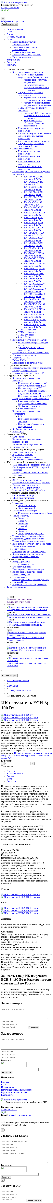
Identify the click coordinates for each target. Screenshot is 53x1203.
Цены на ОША (19, 49)
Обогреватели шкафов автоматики (23, 493)
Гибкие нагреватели (16, 477)
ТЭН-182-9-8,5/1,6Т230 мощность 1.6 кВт (35, 325)
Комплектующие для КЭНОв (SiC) (29, 551)
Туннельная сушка (21, 574)
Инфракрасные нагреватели (20, 375)
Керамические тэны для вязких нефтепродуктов (27, 440)
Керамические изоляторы (24, 510)
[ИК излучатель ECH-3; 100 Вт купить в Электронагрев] (17, 715)
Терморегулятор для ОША (31, 533)
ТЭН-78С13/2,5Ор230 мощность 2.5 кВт (34, 305)
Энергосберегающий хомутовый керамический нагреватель (36, 87)
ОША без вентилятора (23, 495)
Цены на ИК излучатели (24, 42)
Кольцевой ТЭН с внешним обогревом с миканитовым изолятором (37, 115)
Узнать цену (7, 766)
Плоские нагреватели (22, 148)
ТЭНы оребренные (27, 332)
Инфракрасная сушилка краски (27, 572)
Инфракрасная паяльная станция (28, 569)
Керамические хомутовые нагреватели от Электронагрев (33, 76)
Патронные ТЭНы (21, 357)
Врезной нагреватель (22, 454)
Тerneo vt (22, 526)
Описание (12, 771)
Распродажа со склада (22, 57)
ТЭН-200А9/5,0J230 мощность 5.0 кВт (33, 279)
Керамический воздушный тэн (27, 444)
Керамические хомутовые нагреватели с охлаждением (37, 98)
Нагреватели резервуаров (19, 365)
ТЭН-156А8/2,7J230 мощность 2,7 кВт (33, 177)
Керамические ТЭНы (17, 434)
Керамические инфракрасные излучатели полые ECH (32, 392)
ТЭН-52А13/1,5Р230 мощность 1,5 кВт (33, 223)
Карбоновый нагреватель (24, 429)
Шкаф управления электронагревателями (23, 562)
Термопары (17, 503)
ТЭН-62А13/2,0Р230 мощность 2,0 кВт (33, 228)
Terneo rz (22, 528)
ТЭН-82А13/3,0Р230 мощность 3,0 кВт (33, 249)
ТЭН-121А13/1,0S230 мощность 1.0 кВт (34, 285)
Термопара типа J (26, 508)
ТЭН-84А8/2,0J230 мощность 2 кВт (33, 203)
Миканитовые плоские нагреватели (29, 162)
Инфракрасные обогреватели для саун (30, 579)
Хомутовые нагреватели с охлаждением (30, 93)
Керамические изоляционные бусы (35, 513)
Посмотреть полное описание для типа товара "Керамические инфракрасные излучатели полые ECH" (26, 755)
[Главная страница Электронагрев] (14, 2)
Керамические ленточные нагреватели (31, 482)
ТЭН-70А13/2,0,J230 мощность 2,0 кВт (34, 239)
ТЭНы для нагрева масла (24, 370)
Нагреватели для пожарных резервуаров (31, 368)
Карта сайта (7, 1095)
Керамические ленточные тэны (27, 363)
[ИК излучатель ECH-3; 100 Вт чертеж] (20, 894)
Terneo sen (23, 523)
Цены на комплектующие (24, 47)
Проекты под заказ (16, 37)
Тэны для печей (20, 447)
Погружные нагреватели (24, 452)
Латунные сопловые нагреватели (34, 141)
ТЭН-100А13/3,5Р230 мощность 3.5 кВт (34, 264)
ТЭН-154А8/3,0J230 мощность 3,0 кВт (33, 208)
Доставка (11, 62)
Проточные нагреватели (24, 457)
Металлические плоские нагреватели (30, 152)
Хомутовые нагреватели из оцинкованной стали (31, 144)
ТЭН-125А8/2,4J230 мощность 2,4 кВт (33, 193)
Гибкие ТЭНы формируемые (26, 487)
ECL (20, 416)
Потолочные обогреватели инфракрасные (31, 425)
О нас (9, 31)
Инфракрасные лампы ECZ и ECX (35, 396)
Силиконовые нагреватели (25, 485)
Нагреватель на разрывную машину (29, 584)
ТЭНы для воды (26, 335)
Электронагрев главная (18, 680)
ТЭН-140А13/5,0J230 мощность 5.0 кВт (34, 274)
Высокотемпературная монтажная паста (31, 544)
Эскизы (10, 776)
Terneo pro (23, 518)
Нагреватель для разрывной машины (24, 625)
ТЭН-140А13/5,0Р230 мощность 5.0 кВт (34, 269)
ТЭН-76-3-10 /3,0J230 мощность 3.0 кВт (34, 259)
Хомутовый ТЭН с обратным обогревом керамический (34, 123)
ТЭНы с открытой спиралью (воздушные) (27, 462)
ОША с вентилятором (23, 498)
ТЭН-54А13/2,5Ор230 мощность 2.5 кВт (34, 300)
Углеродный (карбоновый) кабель (28, 490)
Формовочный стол (21, 567)
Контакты (11, 65)
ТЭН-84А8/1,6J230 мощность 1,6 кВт (33, 188)
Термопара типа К (27, 505)
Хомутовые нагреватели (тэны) (27, 72)
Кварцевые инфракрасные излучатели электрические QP (32, 402)
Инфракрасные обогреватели (26, 54)
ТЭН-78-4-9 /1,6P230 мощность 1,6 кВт (34, 254)
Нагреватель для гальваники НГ (28, 373)
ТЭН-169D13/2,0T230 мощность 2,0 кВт (34, 295)
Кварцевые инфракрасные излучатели (30, 398)
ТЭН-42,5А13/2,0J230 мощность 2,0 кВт (34, 213)
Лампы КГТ (18, 431)
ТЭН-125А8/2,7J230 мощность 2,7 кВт (33, 198)
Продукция (12, 685)
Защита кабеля (19, 549)
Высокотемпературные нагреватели (29, 340)
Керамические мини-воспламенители (30, 352)
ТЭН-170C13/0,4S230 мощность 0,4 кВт (34, 315)
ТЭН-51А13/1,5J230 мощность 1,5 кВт (33, 218)
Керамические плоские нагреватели (29, 157)
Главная (5, 1082)
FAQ (3, 1084)
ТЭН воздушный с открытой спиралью (31, 465)
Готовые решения (15, 559)
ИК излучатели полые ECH (20, 690)
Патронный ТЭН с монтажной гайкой (25, 650)
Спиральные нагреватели (24, 355)
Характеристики (15, 773)
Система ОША (19, 582)
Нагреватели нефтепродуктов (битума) (25, 449)
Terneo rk (22, 531)
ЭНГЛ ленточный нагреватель (27, 480)
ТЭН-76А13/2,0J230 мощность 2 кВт (33, 183)
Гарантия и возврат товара (14, 1092)
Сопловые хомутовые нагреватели (34, 133)
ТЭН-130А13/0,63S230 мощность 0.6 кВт (35, 290)
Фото (9, 779)
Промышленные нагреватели (21, 69)
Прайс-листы (7, 1087)
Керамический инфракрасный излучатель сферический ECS (32, 384)
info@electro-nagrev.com (12, 21)
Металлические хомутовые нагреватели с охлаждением (37, 104)
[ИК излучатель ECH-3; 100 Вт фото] (19, 717)
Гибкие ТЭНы (19, 360)
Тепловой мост (19, 577)
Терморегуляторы (20, 44)
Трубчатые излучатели (29, 406)
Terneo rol (22, 521)
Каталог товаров (15, 29)
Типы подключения (16, 587)
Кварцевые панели (27, 408)
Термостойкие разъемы (23, 52)
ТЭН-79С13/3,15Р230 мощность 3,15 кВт (34, 234)
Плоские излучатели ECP (30, 388)
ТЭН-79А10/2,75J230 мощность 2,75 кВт (34, 244)
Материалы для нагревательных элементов (27, 500)
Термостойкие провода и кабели (28, 536)
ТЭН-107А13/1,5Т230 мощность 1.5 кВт (34, 310)
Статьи (10, 34)
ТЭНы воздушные (27, 329)
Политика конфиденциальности (16, 1090)
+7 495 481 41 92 (9, 1109)
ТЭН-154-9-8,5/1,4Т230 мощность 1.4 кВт (35, 320)
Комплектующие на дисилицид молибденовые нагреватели (27, 555)
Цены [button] (9, 39)
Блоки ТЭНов (25, 337)
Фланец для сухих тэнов (18, 602)
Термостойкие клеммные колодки (28, 541)
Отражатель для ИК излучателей (28, 538)
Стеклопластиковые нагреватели (28, 459)
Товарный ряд (13, 59)
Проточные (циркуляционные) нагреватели (28, 617)
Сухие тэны (18, 437)
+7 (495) (10, 7)
